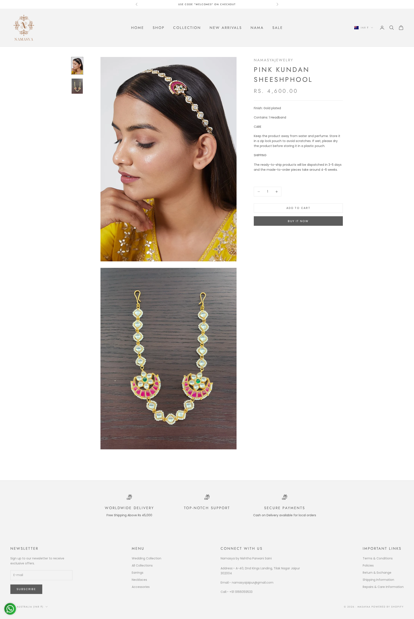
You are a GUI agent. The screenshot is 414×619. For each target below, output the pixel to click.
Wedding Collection (146, 558)
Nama (257, 27)
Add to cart (298, 208)
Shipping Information (378, 580)
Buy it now (298, 221)
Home (137, 27)
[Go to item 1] (77, 66)
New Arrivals (226, 27)
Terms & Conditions (378, 558)
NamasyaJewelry (273, 60)
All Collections (142, 565)
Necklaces (139, 580)
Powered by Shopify (388, 606)
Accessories (141, 587)
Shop (159, 27)
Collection (187, 27)
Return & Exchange (377, 572)
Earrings (137, 572)
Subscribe (26, 589)
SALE (277, 27)
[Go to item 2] (77, 86)
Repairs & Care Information (383, 587)
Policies (368, 565)
